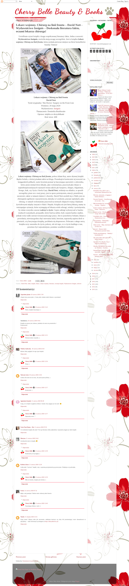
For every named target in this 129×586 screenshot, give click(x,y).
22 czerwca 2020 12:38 (41, 451)
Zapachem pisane (25, 294)
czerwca (96, 188)
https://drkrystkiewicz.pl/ (51, 521)
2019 (93, 273)
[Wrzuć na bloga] (38, 281)
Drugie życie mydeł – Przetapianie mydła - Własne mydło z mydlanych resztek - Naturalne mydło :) (105, 126)
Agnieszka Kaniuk (25, 401)
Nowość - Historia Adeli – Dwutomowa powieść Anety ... (102, 229)
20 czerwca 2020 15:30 (37, 294)
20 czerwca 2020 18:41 (34, 320)
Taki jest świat (24, 375)
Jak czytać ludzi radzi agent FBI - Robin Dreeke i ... (102, 238)
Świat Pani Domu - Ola (27, 427)
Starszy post (81, 557)
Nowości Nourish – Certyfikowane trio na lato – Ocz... (102, 200)
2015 (93, 284)
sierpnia (96, 183)
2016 (93, 281)
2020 (93, 170)
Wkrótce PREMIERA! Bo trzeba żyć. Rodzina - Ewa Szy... (102, 247)
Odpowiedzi (26, 303)
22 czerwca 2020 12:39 (41, 477)
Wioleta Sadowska (25, 348)
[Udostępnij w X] (40, 281)
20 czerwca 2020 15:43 (41, 307)
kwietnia (96, 262)
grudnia (96, 172)
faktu (29, 283)
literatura (51, 283)
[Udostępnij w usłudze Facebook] (42, 281)
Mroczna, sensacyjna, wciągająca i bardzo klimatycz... (102, 195)
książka (33, 283)
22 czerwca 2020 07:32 (31, 490)
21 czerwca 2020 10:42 (32, 438)
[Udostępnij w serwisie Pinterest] (43, 281)
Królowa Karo (24, 464)
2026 (93, 154)
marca (95, 265)
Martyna (22, 438)
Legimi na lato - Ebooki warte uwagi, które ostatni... (101, 212)
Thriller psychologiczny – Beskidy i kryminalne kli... (103, 234)
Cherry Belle (28, 307)
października (97, 178)
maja (95, 259)
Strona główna (51, 557)
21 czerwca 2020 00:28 (38, 401)
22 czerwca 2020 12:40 (41, 503)
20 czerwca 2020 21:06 (35, 375)
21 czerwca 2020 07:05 (40, 427)
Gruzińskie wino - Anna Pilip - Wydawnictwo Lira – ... (101, 217)
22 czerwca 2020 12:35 (41, 335)
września (96, 180)
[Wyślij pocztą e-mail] (36, 281)
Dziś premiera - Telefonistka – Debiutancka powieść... (101, 221)
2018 (93, 276)
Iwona (22, 490)
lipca (95, 186)
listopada (96, 175)
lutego (95, 267)
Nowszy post (21, 557)
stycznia (96, 270)
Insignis (57, 108)
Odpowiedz (23, 300)
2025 (93, 157)
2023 (93, 162)
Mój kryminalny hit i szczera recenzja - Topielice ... (101, 204)
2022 (93, 165)
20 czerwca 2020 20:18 (38, 348)
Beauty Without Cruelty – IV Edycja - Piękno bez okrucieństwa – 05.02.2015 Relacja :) (105, 92)
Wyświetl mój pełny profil (106, 144)
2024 (93, 159)
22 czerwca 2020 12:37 (41, 387)
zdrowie (79, 283)
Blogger (77, 581)
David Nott (24, 283)
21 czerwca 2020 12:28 (35, 464)
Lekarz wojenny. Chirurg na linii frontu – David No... (102, 208)
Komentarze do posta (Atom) (30, 561)
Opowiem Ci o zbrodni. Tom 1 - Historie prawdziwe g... (102, 242)
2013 (93, 289)
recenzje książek (59, 283)
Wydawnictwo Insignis (70, 283)
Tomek (22, 517)
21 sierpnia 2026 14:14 (31, 517)
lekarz (37, 283)
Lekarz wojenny (44, 283)
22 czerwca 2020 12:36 (41, 361)
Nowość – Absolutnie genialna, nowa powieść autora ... (103, 255)
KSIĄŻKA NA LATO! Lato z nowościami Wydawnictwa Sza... (102, 191)
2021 (93, 167)
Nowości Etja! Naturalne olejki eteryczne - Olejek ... (101, 251)
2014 (93, 287)
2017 (93, 279)
